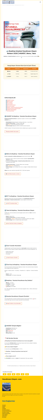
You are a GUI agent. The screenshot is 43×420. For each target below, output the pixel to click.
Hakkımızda (4, 415)
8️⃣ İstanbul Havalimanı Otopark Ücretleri (13, 108)
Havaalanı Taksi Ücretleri (6, 411)
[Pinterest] (22, 374)
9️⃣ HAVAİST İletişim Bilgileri (11, 109)
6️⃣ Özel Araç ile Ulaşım (10, 106)
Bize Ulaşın (4, 417)
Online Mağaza (5, 414)
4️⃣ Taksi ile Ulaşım (9, 103)
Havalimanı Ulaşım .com (12, 379)
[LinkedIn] (27, 374)
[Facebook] (9, 374)
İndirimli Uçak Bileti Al (6, 413)
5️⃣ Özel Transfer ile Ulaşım (11, 104)
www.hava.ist (10, 330)
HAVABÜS (4, 408)
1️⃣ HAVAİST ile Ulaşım (10, 100)
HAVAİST (4, 406)
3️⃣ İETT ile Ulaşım (9, 102)
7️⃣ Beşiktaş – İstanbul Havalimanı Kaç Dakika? (14, 107)
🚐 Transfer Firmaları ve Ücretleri (12, 257)
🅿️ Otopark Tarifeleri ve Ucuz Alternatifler (13, 303)
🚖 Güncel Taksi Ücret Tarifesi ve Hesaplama (14, 223)
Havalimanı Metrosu (6, 409)
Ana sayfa (4, 5)
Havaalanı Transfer (5, 412)
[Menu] (40, 2)
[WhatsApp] (4, 374)
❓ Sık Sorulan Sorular (10, 110)
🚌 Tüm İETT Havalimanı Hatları (11, 203)
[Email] (18, 374)
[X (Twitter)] (13, 374)
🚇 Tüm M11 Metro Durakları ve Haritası (13, 173)
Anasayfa (4, 405)
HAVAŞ (3, 407)
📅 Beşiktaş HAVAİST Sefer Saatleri (12, 131)
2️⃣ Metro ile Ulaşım (9, 101)
